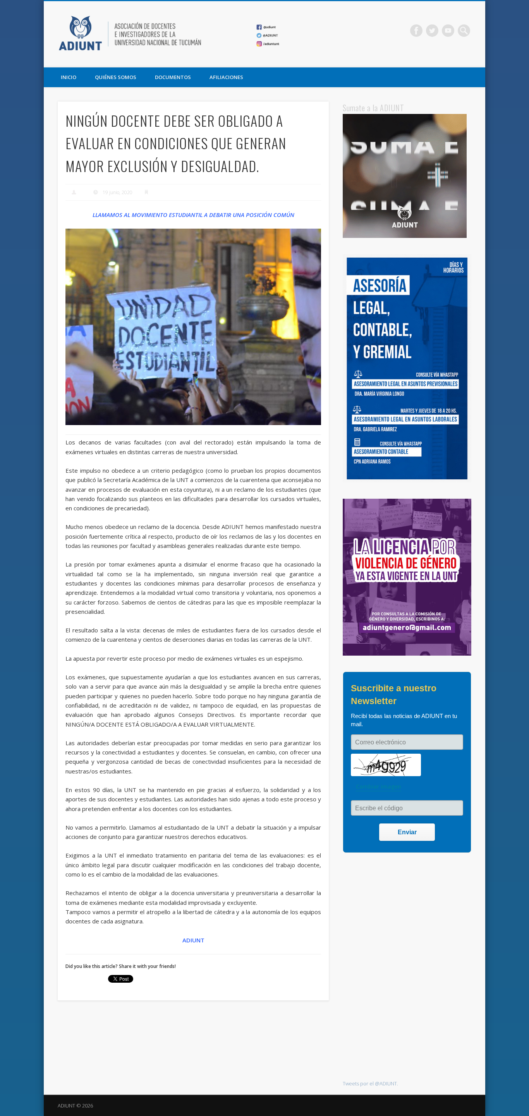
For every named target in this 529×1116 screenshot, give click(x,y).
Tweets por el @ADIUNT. (370, 1083)
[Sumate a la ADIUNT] (405, 235)
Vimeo (448, 30)
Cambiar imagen (378, 786)
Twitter (432, 30)
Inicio (68, 77)
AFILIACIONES (226, 77)
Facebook (416, 30)
